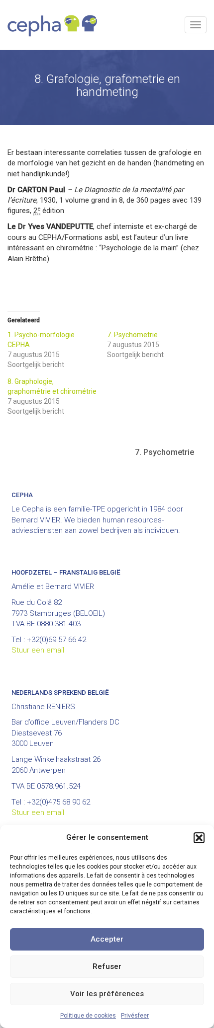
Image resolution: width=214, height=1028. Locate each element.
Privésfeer (135, 1015)
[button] (199, 838)
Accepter (107, 939)
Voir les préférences (107, 993)
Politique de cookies (88, 1015)
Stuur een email (37, 650)
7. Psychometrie (132, 335)
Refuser (107, 966)
